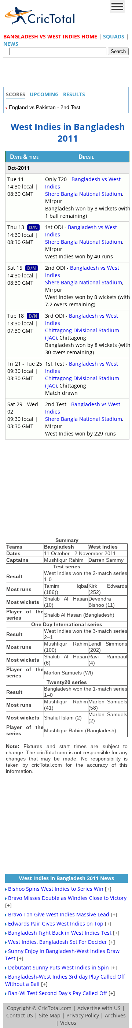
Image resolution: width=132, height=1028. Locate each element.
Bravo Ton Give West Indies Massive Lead (58, 914)
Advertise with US (99, 1008)
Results (74, 94)
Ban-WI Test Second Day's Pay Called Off (57, 993)
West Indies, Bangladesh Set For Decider (57, 941)
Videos (68, 1022)
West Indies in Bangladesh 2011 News (66, 878)
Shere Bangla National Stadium (83, 193)
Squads (113, 36)
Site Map (49, 1015)
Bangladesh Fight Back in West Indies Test (59, 932)
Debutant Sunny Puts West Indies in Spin (58, 967)
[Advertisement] (68, 74)
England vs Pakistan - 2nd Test (44, 107)
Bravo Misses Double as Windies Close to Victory (67, 897)
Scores (15, 94)
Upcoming (44, 94)
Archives (115, 1015)
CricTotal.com (55, 1008)
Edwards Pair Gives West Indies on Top (55, 923)
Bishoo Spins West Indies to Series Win (55, 888)
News (10, 43)
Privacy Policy (82, 1015)
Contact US (19, 1015)
